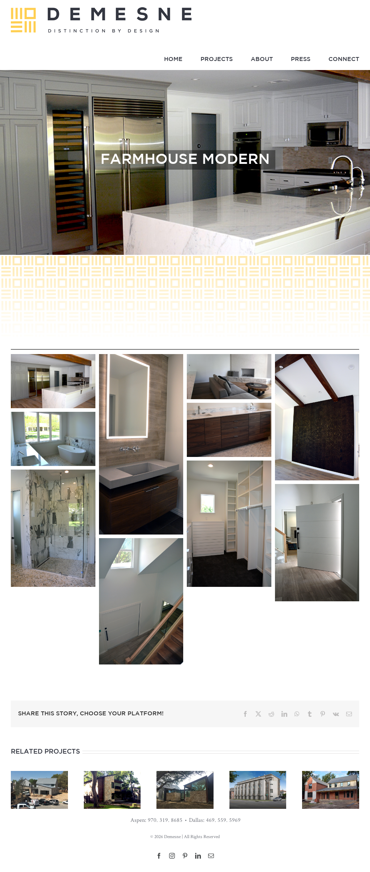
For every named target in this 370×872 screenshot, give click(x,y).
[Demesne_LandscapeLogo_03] (101, 10)
